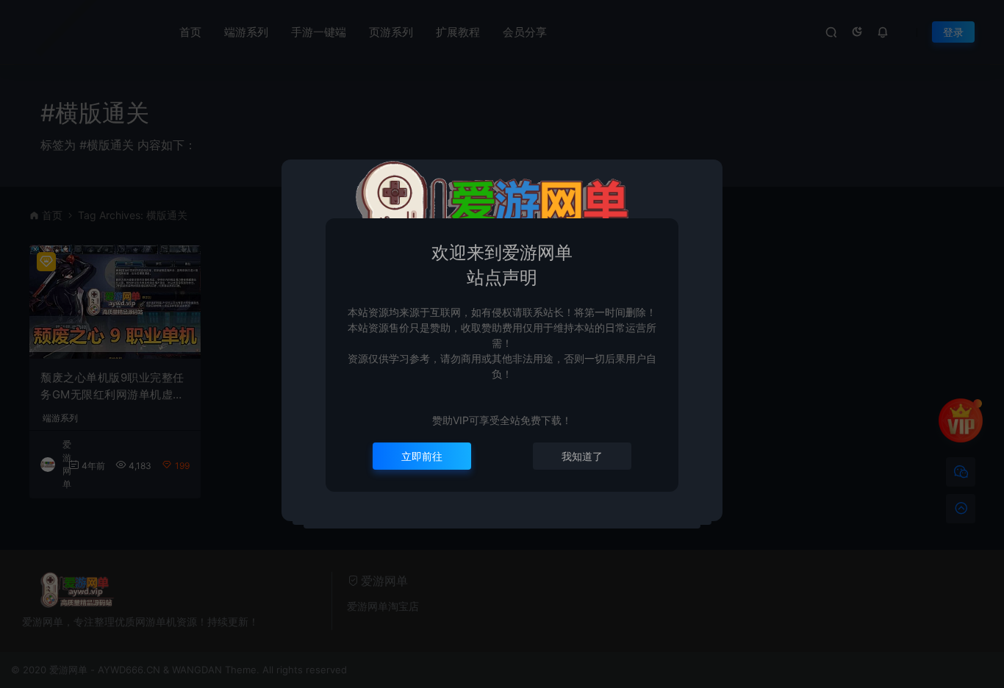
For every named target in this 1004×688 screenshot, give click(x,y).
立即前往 (421, 456)
